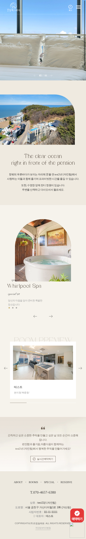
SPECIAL (49, 482)
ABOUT (18, 482)
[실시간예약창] (77, 515)
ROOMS (33, 482)
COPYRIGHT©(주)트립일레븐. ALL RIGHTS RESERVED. (43, 523)
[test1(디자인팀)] (13, 7)
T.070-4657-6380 (43, 492)
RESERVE (66, 482)
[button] (35, 75)
